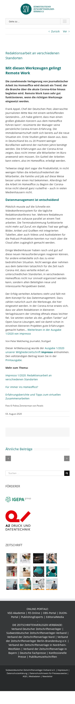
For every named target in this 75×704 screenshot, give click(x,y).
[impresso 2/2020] (11, 557)
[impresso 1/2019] (11, 570)
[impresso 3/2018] (38, 570)
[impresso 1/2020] (25, 557)
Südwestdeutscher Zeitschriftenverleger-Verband (36, 633)
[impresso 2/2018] (51, 570)
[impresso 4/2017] (25, 583)
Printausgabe (13, 360)
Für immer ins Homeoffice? (21, 387)
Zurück (55, 31)
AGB (25, 676)
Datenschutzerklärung (17, 673)
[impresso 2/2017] (51, 583)
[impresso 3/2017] (38, 583)
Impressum (63, 670)
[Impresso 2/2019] (51, 557)
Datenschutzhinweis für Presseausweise (48, 673)
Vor (65, 31)
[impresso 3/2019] (38, 557)
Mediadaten (34, 676)
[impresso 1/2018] (11, 583)
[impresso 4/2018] (25, 570)
